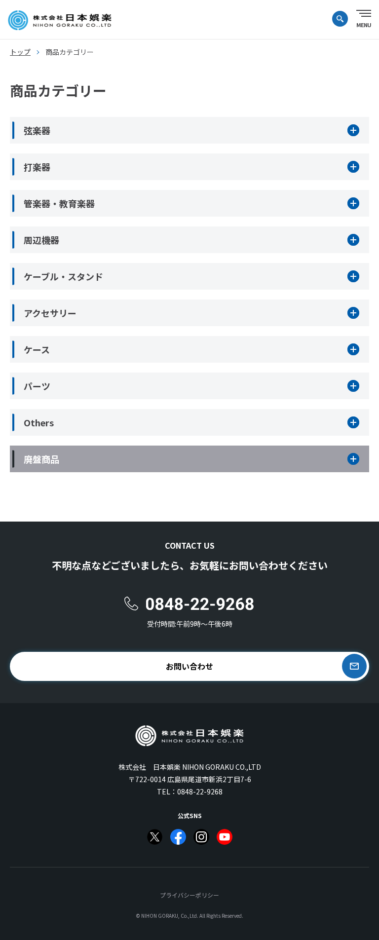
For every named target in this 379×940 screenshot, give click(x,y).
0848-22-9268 (200, 791)
